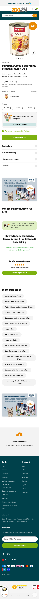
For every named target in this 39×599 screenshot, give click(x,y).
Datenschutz (14, 596)
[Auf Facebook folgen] (3, 554)
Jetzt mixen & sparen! (19, 124)
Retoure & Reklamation (6, 486)
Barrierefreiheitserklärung (9, 507)
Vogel (24, 485)
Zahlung (5, 477)
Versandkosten (14, 84)
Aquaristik (25, 474)
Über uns (5, 495)
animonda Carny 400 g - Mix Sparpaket (23, 118)
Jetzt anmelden (20, 545)
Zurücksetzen (26, 15)
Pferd (24, 488)
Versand (5, 474)
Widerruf (28, 596)
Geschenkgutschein (9, 491)
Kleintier (24, 481)
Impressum (22, 596)
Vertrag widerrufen (8, 481)
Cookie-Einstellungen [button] (9, 502)
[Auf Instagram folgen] (8, 554)
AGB (9, 596)
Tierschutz (5, 498)
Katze (24, 470)
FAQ (3, 466)
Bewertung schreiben (19, 273)
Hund (23, 466)
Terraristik (25, 477)
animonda (5, 62)
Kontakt (4, 470)
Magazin (25, 492)
